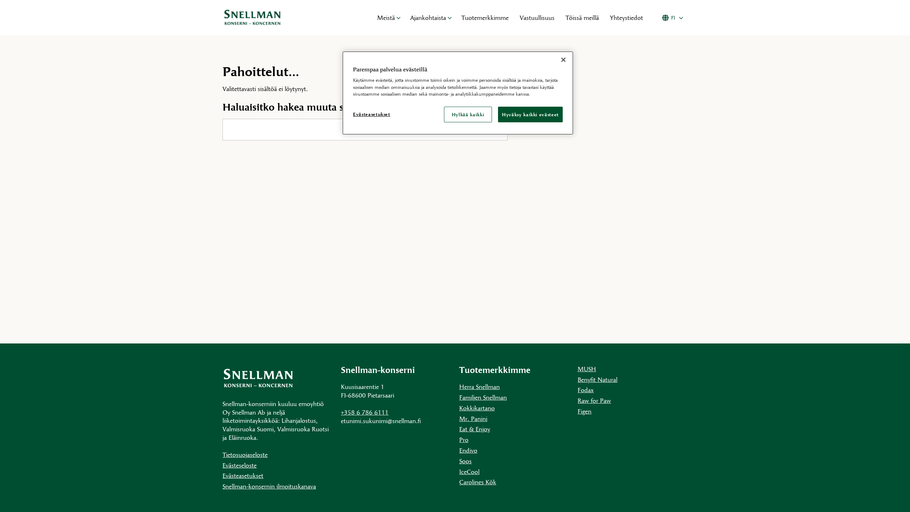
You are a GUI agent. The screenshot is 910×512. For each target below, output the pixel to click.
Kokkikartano (477, 408)
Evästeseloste (240, 465)
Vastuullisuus (537, 18)
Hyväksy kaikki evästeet (530, 114)
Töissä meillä (582, 18)
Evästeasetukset (243, 475)
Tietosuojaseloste (245, 454)
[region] (457, 93)
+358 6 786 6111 (365, 412)
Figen (585, 411)
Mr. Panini (473, 419)
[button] (398, 18)
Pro (464, 440)
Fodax (586, 390)
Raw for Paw (594, 400)
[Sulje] (563, 60)
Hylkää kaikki (468, 114)
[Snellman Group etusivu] (292, 18)
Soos (465, 461)
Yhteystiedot (626, 18)
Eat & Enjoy (474, 429)
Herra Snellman (479, 387)
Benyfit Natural (597, 379)
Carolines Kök (477, 482)
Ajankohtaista (428, 18)
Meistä (386, 18)
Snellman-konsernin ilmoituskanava (269, 486)
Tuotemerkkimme (485, 18)
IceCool (469, 472)
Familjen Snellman (483, 397)
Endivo (468, 450)
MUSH (587, 369)
